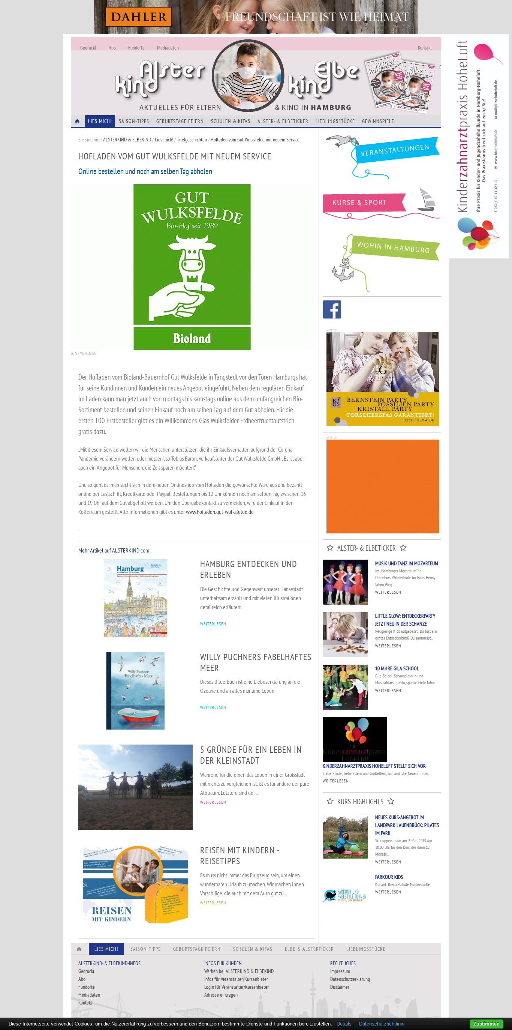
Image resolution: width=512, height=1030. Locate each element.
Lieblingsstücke (335, 121)
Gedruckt (88, 47)
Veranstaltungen (382, 160)
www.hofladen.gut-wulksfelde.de (220, 511)
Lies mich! (164, 139)
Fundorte (136, 47)
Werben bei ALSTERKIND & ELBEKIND (239, 971)
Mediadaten (168, 47)
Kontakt (425, 47)
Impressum (340, 971)
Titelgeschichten (192, 139)
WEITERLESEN (213, 623)
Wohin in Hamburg (382, 262)
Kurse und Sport (382, 208)
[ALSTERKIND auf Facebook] (332, 310)
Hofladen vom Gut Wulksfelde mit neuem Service (255, 139)
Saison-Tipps (134, 121)
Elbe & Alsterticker (309, 949)
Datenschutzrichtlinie (381, 1024)
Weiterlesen (388, 592)
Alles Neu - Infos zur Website (194, 67)
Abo (112, 47)
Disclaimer (339, 986)
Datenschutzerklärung (350, 979)
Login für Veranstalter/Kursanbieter (236, 986)
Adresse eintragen (221, 994)
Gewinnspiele (378, 121)
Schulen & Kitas (230, 121)
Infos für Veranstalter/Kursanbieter (236, 979)
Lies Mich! (100, 121)
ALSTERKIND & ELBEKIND (127, 139)
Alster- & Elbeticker (282, 121)
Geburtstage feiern (180, 121)
